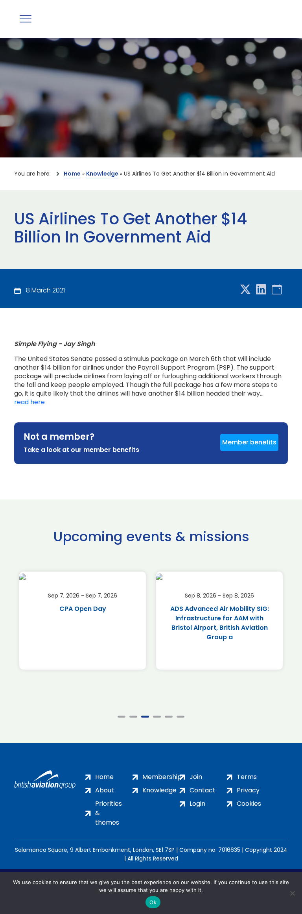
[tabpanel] (82, 621)
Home (72, 174)
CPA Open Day (82, 608)
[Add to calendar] (277, 290)
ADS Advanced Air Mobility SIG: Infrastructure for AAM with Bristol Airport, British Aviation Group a (219, 623)
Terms (247, 776)
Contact (202, 790)
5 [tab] (169, 717)
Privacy (248, 790)
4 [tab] (157, 717)
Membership (162, 776)
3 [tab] (145, 717)
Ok (153, 902)
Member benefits (249, 442)
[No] (292, 893)
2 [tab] (133, 717)
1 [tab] (121, 717)
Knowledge (102, 174)
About (104, 790)
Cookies (249, 803)
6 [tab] (180, 717)
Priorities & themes (108, 813)
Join (196, 776)
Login (197, 803)
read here (29, 402)
